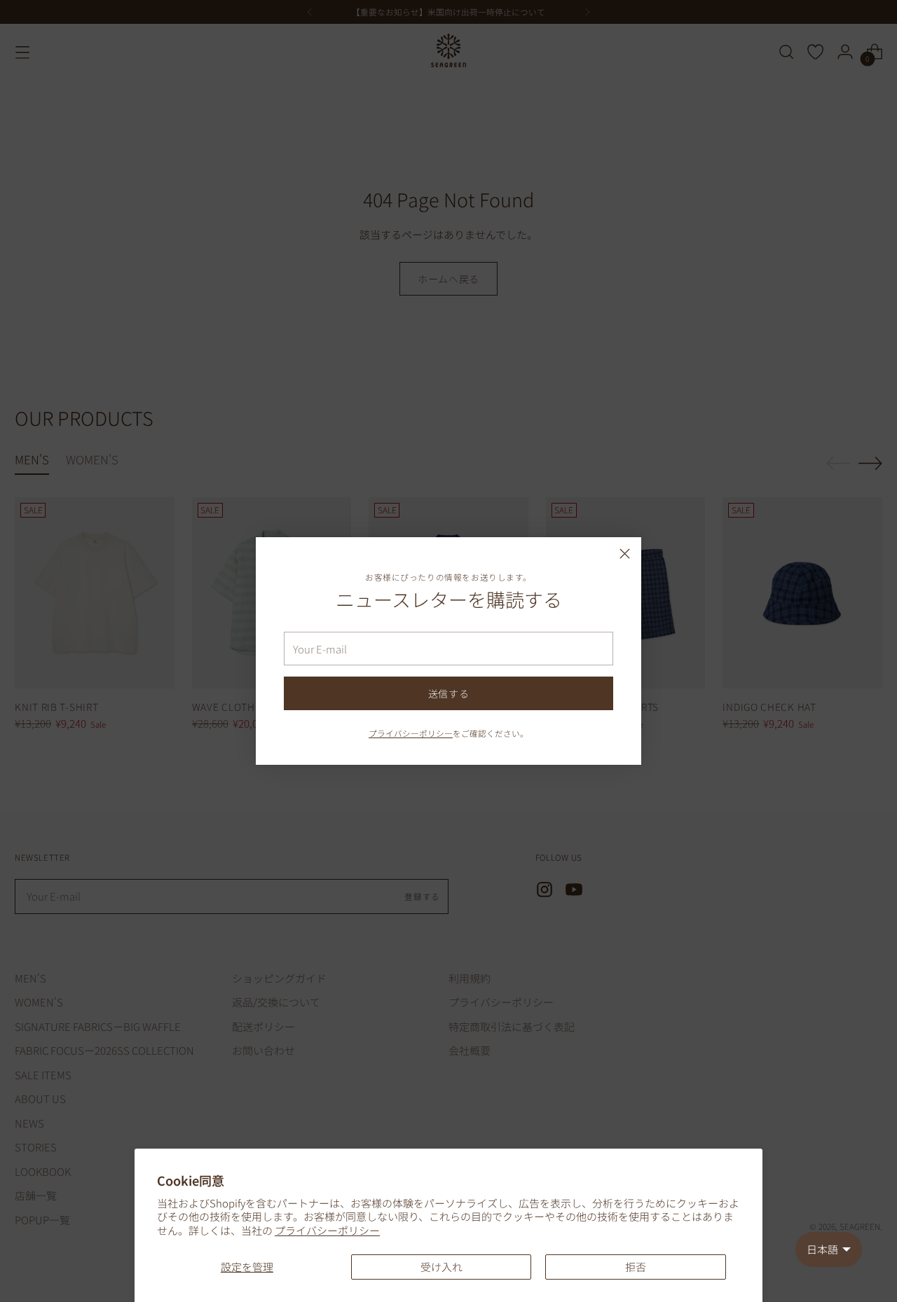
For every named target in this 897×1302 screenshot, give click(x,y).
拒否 (635, 1266)
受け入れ (441, 1266)
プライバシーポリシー (327, 1230)
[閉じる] (625, 554)
